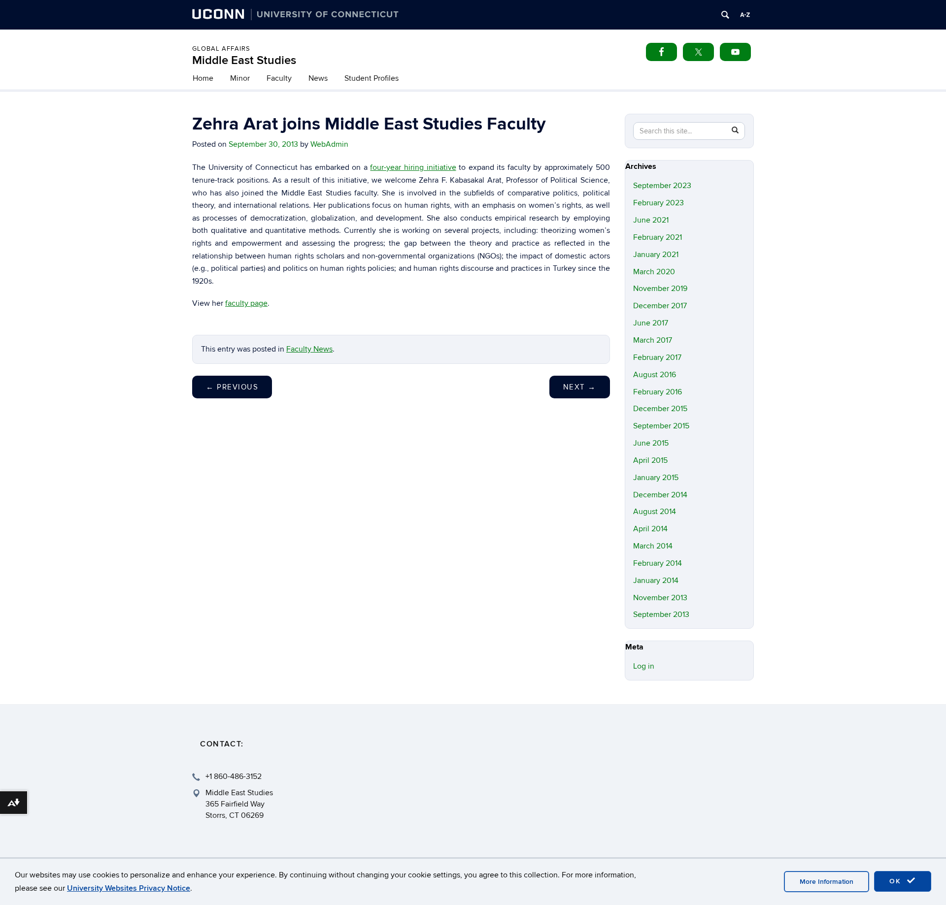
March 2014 (653, 546)
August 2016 (654, 375)
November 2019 (660, 288)
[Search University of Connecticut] (725, 15)
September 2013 (661, 614)
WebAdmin (329, 144)
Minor (240, 78)
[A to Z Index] (745, 15)
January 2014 (655, 580)
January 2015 (655, 478)
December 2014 (660, 495)
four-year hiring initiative (413, 167)
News (318, 78)
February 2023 (658, 203)
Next (579, 387)
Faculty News (309, 349)
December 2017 (660, 306)
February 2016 (657, 392)
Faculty (279, 78)
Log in (643, 666)
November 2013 (660, 598)
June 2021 (651, 220)
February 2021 (657, 237)
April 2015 (650, 460)
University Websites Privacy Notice (128, 888)
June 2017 (650, 323)
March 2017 (652, 340)
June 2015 (651, 443)
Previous (232, 387)
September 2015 (661, 426)
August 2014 (654, 512)
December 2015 (660, 409)
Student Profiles (371, 78)
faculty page (246, 303)
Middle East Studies (244, 60)
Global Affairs (221, 49)
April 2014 (650, 529)
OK (896, 881)
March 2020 (654, 272)
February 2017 (657, 357)
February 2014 (657, 563)
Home (203, 78)
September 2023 (662, 186)
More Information (826, 881)
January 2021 (655, 254)
